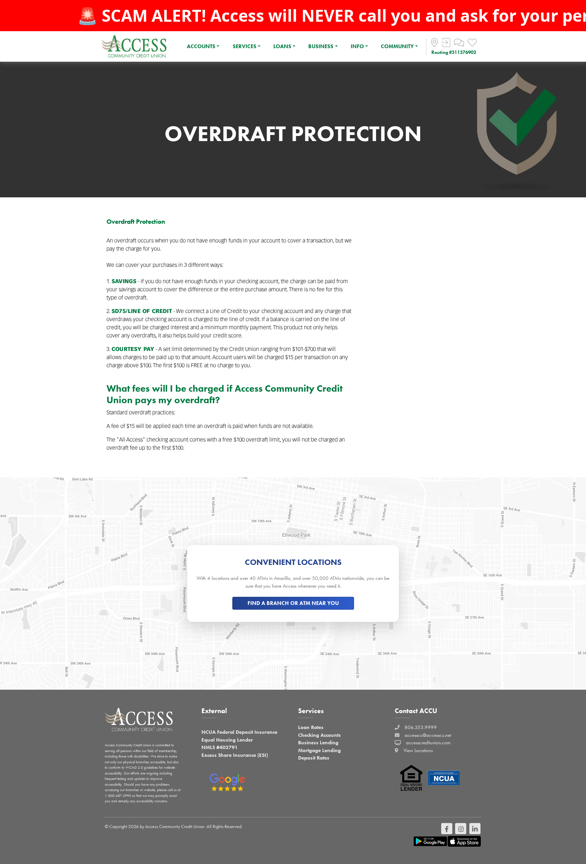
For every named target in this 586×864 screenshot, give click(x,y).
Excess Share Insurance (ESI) (234, 755)
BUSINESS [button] (320, 46)
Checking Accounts (319, 735)
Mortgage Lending (319, 750)
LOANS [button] (282, 46)
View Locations (418, 750)
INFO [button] (357, 46)
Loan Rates (311, 727)
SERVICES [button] (244, 46)
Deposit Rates (313, 757)
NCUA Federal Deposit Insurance (239, 732)
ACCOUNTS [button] (201, 46)
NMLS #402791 (219, 747)
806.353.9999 (421, 727)
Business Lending (318, 742)
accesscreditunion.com (428, 742)
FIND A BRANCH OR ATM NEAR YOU (293, 603)
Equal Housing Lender (227, 740)
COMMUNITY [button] (397, 46)
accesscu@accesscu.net (428, 735)
